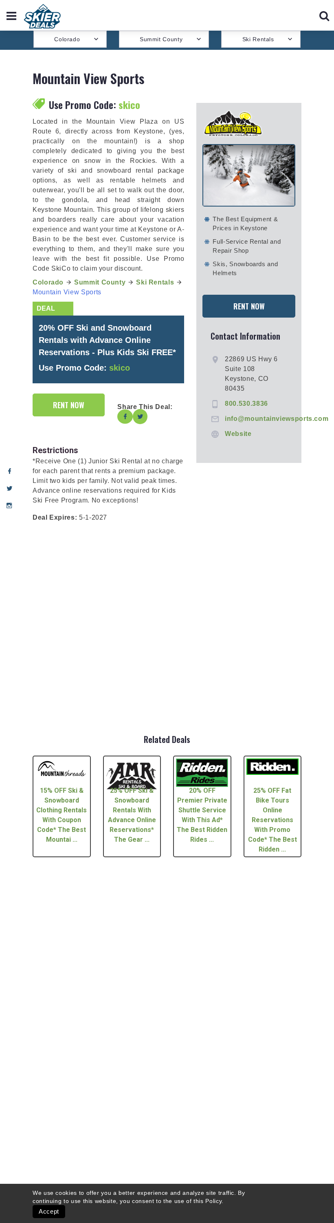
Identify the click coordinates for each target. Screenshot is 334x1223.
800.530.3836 (246, 403)
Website (238, 433)
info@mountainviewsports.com (276, 418)
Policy (213, 1201)
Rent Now (68, 405)
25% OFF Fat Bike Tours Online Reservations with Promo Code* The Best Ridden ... (272, 820)
